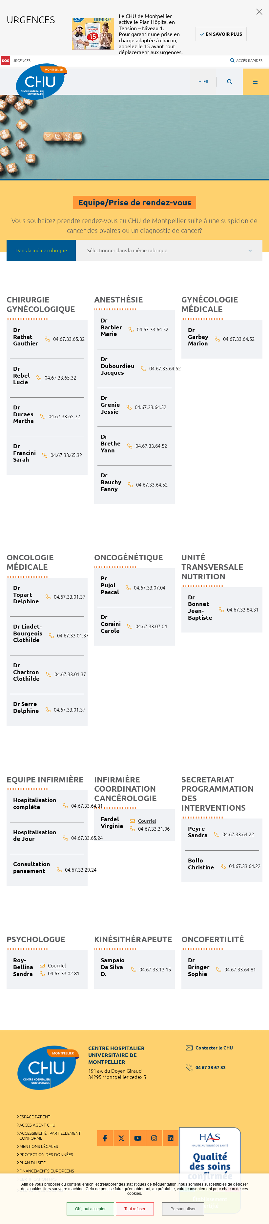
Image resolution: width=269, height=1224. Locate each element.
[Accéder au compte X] (121, 1138)
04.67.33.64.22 (238, 834)
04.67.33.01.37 (69, 597)
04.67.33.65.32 (69, 339)
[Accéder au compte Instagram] (154, 1138)
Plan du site (32, 1162)
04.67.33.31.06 (154, 829)
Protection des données (46, 1154)
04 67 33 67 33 (211, 1067)
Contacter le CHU (214, 1047)
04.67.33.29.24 (80, 870)
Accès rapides (249, 61)
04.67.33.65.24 (87, 838)
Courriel (147, 821)
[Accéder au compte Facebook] (105, 1138)
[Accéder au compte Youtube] (138, 1138)
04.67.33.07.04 (149, 588)
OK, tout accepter (90, 1209)
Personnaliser (183, 1209)
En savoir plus (224, 34)
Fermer (259, 11)
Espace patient (34, 1116)
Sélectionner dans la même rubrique (127, 250)
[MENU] (256, 82)
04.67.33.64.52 (152, 329)
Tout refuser (134, 1209)
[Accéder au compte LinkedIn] (170, 1138)
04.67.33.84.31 (243, 609)
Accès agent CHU (37, 1125)
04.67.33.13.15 (155, 969)
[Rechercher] (230, 82)
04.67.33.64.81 (240, 969)
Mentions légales (38, 1146)
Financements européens (46, 1171)
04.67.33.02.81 (63, 973)
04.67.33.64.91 (87, 806)
